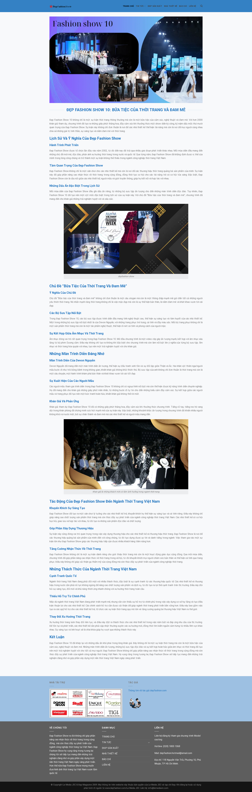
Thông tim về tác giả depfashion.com (147, 690)
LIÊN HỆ (192, 6)
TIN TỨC (140, 6)
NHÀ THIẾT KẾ (170, 6)
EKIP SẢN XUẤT (155, 6)
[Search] (201, 6)
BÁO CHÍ (183, 6)
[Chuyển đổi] (149, 742)
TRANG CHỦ (128, 6)
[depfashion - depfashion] (62, 6)
